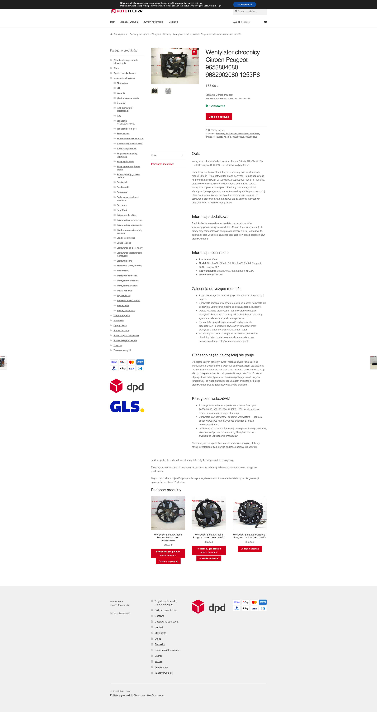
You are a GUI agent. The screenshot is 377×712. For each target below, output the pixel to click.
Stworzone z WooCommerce (148, 695)
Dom (112, 21)
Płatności (160, 644)
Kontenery (119, 320)
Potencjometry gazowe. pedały (128, 176)
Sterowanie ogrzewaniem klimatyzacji (129, 254)
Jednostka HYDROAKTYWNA (126, 122)
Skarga (158, 655)
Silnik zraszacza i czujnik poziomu (129, 231)
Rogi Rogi (122, 209)
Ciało (116, 68)
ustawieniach (210, 6)
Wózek (158, 661)
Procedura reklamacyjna (167, 650)
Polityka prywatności (165, 610)
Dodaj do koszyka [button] (250, 548)
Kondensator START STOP (130, 138)
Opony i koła (120, 325)
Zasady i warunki (129, 21)
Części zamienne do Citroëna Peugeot (165, 602)
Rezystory (122, 205)
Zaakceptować (245, 4)
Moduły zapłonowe (126, 148)
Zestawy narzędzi (122, 350)
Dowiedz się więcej (168, 561)
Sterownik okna (124, 260)
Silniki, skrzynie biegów (125, 340)
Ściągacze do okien (126, 214)
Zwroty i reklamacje (153, 21)
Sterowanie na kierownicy (130, 247)
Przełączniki (123, 187)
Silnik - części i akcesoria (126, 335)
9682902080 (251, 136)
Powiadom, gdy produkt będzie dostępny (168, 553)
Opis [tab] (153, 155)
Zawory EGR (123, 305)
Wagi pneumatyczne (127, 275)
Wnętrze (118, 345)
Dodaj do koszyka (219, 116)
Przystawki (122, 192)
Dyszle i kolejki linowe (125, 73)
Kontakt (159, 627)
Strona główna (120, 34)
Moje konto (160, 633)
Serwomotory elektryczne (129, 219)
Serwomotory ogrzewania (129, 224)
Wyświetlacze (123, 295)
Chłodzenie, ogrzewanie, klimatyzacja (126, 61)
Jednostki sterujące (127, 128)
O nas (158, 638)
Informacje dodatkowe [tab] (162, 164)
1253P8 (227, 136)
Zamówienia (161, 667)
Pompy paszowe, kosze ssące (128, 168)
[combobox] (250, 11)
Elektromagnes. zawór (128, 97)
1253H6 (219, 136)
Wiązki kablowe (124, 290)
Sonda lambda (124, 242)
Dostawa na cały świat (166, 621)
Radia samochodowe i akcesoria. (128, 199)
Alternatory (122, 82)
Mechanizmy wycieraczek (129, 143)
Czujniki (121, 92)
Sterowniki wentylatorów (129, 265)
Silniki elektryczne (126, 237)
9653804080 (238, 136)
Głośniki (121, 102)
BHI (118, 87)
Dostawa (173, 21)
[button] (194, 52)
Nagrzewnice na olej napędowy (127, 155)
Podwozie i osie (121, 330)
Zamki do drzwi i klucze (128, 300)
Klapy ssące (123, 133)
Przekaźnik (122, 182)
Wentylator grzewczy (127, 285)
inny (119, 115)
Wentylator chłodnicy (161, 34)
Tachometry (123, 270)
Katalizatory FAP (122, 315)
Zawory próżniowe (126, 310)
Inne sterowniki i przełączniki (125, 109)
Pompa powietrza (125, 161)
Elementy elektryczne (139, 34)
